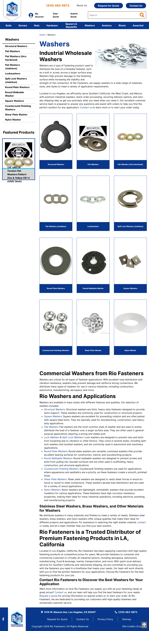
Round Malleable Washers (58, 458)
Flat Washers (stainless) (12, 66)
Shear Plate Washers (55, 479)
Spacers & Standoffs (71, 25)
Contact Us (136, 5)
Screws (22, 25)
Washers (90, 25)
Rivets (122, 25)
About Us (82, 5)
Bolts (8, 25)
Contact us (86, 107)
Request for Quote (108, 5)
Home (42, 34)
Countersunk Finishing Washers (18, 107)
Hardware (52, 25)
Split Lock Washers (72, 437)
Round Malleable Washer (14, 94)
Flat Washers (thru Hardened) (15, 58)
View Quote (56, 15)
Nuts (36, 25)
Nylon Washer (13, 119)
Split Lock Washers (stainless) (16, 80)
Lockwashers (12, 73)
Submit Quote (74, 15)
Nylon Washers (52, 489)
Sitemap (126, 619)
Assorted (138, 25)
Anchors (107, 25)
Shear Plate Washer (16, 114)
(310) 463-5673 (57, 5)
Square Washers (14, 100)
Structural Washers (16, 46)
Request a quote (48, 595)
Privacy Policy (105, 619)
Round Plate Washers (17, 87)
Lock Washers (51, 437)
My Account (39, 15)
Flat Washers (12, 51)
